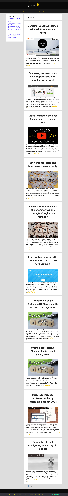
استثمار (28, 11)
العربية (43, 11)
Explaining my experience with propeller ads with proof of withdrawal (43, 76)
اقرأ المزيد (53, 63)
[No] (66, 494)
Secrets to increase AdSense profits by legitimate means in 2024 (43, 398)
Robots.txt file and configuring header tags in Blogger (42, 445)
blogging (29, 65)
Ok (52, 494)
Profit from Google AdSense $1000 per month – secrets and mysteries (43, 304)
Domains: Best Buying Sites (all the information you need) (43, 29)
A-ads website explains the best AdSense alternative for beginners (43, 260)
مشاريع (24, 11)
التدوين (31, 11)
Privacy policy (56, 494)
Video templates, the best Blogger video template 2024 (43, 119)
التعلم (34, 11)
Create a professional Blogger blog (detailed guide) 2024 (43, 351)
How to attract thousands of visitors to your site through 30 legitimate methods (14, 34)
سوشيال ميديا (38, 11)
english (33, 65)
